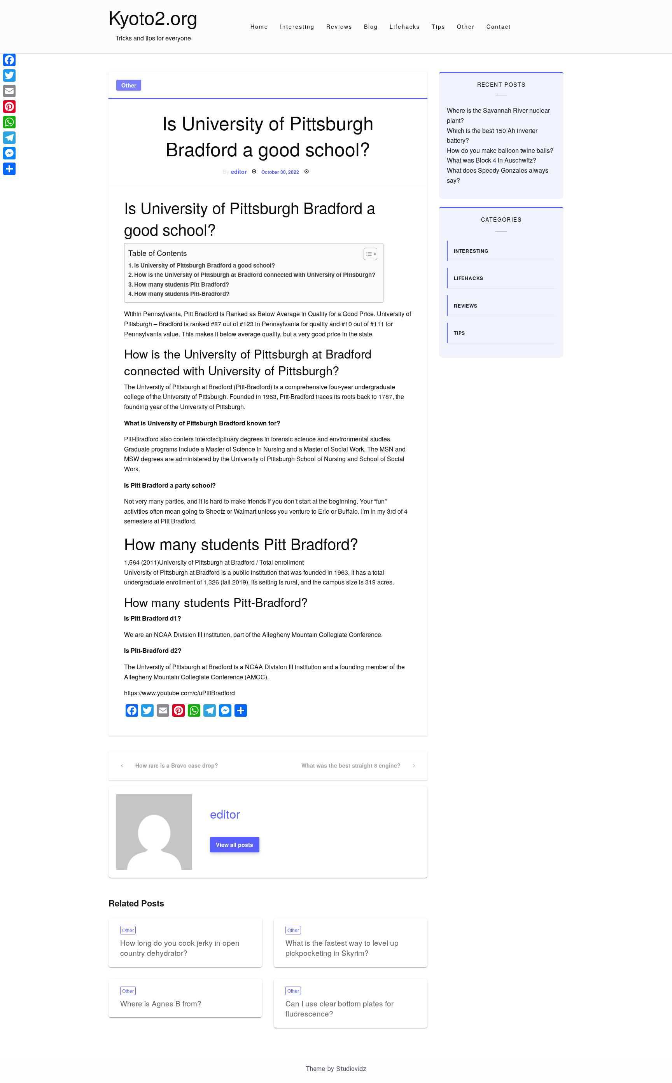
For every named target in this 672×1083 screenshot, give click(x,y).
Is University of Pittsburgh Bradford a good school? (204, 265)
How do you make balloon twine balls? (500, 150)
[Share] (9, 169)
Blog (371, 26)
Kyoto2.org (153, 16)
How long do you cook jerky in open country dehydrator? (180, 947)
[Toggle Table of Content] (366, 254)
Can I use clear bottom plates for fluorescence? (339, 1008)
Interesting (297, 26)
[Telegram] (9, 137)
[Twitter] (9, 75)
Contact (498, 26)
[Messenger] (9, 153)
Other (466, 26)
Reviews (339, 26)
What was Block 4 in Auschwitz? (491, 160)
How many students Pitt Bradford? (181, 284)
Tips (438, 26)
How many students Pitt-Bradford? (181, 293)
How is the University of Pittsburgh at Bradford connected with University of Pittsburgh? (254, 274)
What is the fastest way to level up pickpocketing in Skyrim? (342, 947)
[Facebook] (9, 60)
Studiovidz (351, 1069)
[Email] (9, 91)
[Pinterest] (9, 106)
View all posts (234, 845)
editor (239, 171)
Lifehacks (405, 26)
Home (259, 26)
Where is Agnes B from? (160, 1003)
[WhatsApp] (9, 122)
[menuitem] (259, 26)
